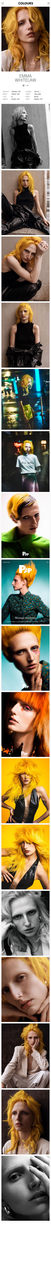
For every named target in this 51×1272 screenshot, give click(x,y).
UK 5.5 (36, 92)
